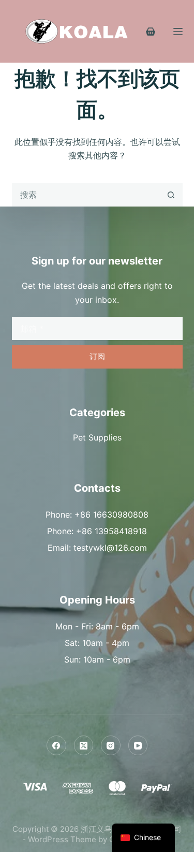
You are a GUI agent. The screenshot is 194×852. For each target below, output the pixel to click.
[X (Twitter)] (84, 745)
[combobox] (86, 195)
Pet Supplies (97, 437)
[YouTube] (138, 745)
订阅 (97, 356)
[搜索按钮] (171, 195)
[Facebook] (56, 745)
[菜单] (178, 31)
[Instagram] (111, 745)
